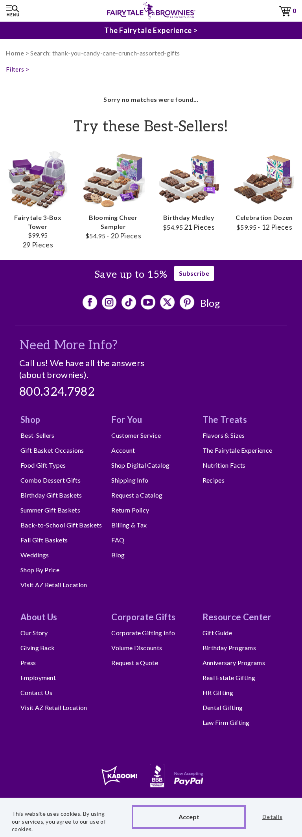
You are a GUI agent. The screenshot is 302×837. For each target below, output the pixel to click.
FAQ (117, 540)
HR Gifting (218, 692)
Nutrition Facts (224, 465)
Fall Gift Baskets (44, 540)
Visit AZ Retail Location (53, 584)
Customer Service (136, 435)
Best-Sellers (37, 435)
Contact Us (36, 692)
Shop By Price (39, 569)
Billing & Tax (129, 525)
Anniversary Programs (234, 662)
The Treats (225, 419)
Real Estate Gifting (229, 677)
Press (28, 662)
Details (272, 816)
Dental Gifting (223, 707)
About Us (38, 617)
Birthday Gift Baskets (51, 495)
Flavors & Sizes (224, 435)
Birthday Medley (189, 222)
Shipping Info (129, 480)
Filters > (17, 69)
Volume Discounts (136, 647)
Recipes (214, 480)
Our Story (34, 632)
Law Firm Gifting (226, 722)
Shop (30, 419)
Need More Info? (68, 345)
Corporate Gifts (143, 617)
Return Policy (130, 510)
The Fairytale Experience (238, 450)
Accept (189, 816)
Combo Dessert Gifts (50, 480)
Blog (210, 303)
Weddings (34, 555)
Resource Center (237, 617)
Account (123, 450)
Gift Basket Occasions (52, 450)
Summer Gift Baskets (50, 510)
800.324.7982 (57, 392)
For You (126, 419)
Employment (38, 677)
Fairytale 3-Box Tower (37, 231)
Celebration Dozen (264, 222)
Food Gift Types (43, 465)
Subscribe (194, 273)
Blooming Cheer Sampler (113, 227)
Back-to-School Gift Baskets (61, 525)
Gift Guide (217, 632)
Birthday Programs (229, 647)
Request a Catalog (136, 495)
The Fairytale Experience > (151, 30)
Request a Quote (134, 662)
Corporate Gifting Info (143, 632)
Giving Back (37, 647)
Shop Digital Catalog (140, 465)
